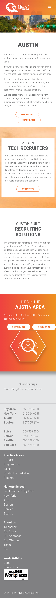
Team (7, 544)
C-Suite (9, 459)
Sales (7, 468)
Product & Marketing (17, 473)
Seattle (8, 513)
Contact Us (28, 189)
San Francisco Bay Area (19, 491)
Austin (8, 500)
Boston (8, 504)
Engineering (12, 464)
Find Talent (27, 114)
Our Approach (13, 535)
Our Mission (11, 540)
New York (10, 495)
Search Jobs (28, 120)
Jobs (7, 562)
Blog (6, 549)
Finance (9, 477)
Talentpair (10, 527)
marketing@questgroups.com (23, 389)
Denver (8, 509)
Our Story (10, 531)
